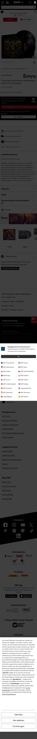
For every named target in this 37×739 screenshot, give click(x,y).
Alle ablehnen (18, 720)
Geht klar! (18, 715)
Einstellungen (18, 726)
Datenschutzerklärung (9, 694)
